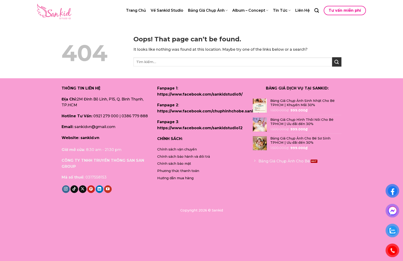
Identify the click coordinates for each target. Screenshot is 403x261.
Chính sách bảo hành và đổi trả (183, 156)
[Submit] (336, 61)
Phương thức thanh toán (178, 171)
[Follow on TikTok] (74, 189)
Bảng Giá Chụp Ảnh (206, 10)
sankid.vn (89, 138)
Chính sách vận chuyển (177, 149)
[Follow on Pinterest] (91, 189)
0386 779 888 (135, 116)
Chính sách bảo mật (174, 163)
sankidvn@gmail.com (94, 127)
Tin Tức (280, 10)
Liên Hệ (302, 10)
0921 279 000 (105, 116)
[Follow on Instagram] (66, 189)
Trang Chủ (136, 10)
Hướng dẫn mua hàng (175, 178)
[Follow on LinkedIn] (99, 189)
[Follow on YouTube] (108, 189)
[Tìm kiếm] (316, 10)
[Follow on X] (83, 189)
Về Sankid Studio (167, 10)
